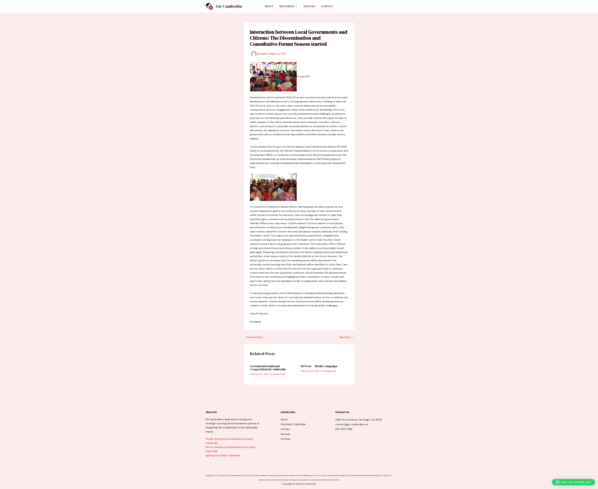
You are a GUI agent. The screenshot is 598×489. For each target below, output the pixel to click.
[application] (295, 6)
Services (309, 6)
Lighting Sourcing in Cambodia (223, 455)
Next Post (347, 337)
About (269, 6)
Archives (285, 438)
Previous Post (253, 337)
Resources (287, 6)
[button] (573, 482)
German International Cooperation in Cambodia (268, 367)
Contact (327, 6)
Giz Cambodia (229, 6)
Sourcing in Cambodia (293, 424)
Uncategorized (277, 374)
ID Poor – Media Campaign (319, 366)
